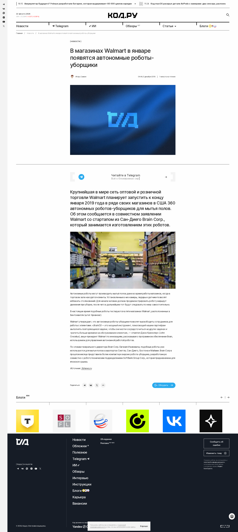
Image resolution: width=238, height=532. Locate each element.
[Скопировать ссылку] (103, 385)
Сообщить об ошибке (216, 467)
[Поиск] (227, 14)
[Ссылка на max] (4, 13)
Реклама (106, 467)
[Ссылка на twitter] (4, 26)
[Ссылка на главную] (22, 465)
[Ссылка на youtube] (4, 22)
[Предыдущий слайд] (222, 397)
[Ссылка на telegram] (4, 4)
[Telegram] (84, 385)
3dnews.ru (86, 368)
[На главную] (122, 15)
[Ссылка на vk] (4, 9)
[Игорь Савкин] (72, 77)
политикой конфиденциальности (214, 486)
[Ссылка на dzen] (4, 17)
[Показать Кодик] (232, 516)
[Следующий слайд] (228, 397)
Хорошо (144, 526)
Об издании (106, 463)
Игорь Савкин (80, 77)
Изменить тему (214, 477)
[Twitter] (96, 385)
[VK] (90, 385)
